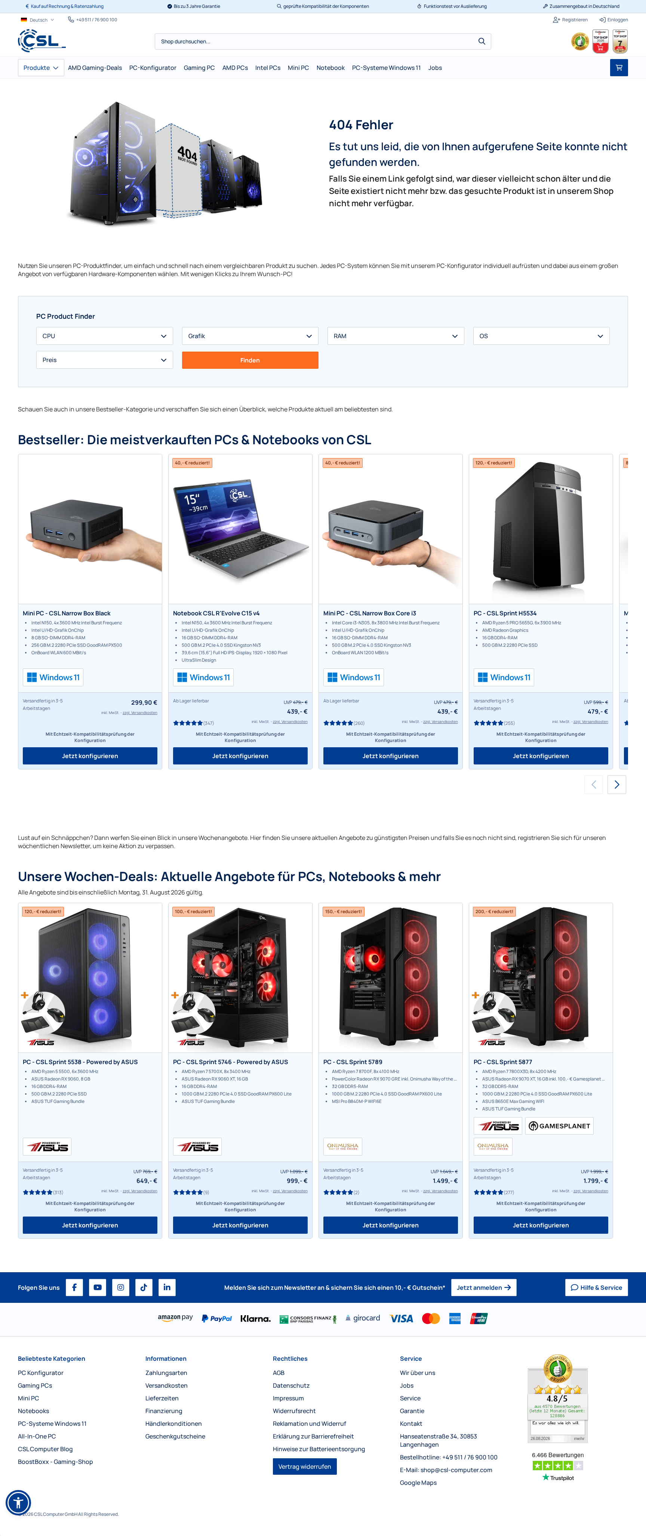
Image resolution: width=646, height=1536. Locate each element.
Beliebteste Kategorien (51, 1358)
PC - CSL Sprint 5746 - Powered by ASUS (230, 1062)
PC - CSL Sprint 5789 (352, 1062)
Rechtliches (290, 1358)
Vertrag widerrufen (305, 1466)
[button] (616, 784)
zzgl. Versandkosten (140, 712)
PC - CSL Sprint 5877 (503, 1062)
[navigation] (37, 20)
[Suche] (481, 41)
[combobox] (323, 41)
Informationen (166, 1358)
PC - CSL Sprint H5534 (505, 613)
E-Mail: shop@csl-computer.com (446, 1470)
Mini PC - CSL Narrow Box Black (67, 613)
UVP (288, 702)
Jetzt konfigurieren (90, 756)
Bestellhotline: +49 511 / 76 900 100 (449, 1457)
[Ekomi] (577, 1398)
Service (411, 1358)
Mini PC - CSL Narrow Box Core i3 (369, 613)
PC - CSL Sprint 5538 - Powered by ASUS (80, 1062)
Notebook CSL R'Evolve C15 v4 (216, 613)
